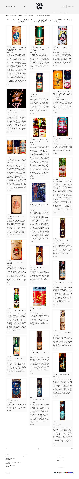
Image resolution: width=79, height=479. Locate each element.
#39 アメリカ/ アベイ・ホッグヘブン (62, 283)
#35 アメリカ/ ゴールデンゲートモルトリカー (39, 353)
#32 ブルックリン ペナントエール (39, 400)
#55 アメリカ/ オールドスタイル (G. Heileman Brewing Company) (16, 49)
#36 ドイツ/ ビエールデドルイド (62, 332)
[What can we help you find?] (14, 6)
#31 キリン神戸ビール (13, 401)
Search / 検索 (8, 459)
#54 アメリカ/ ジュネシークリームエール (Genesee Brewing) (39, 49)
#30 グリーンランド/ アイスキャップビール (62, 423)
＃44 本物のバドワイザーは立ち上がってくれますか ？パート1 (39, 206)
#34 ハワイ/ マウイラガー (15, 358)
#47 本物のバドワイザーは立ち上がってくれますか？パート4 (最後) (39, 141)
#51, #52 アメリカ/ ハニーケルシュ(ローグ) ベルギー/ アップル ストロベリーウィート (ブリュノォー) (62, 94)
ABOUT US (7, 456)
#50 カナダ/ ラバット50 (38, 94)
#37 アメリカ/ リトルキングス (16, 310)
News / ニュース (9, 461)
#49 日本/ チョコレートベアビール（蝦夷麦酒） (16, 111)
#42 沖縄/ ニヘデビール (60, 240)
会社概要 (7, 466)
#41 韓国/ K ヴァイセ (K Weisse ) (15, 262)
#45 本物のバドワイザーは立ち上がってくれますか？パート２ (62, 180)
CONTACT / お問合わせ (10, 465)
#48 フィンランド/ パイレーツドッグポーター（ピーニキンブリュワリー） (62, 140)
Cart (72, 6)
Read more (9, 84)
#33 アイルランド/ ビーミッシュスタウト (62, 375)
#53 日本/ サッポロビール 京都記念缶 (62, 48)
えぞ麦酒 (9, 472)
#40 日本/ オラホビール (37, 267)
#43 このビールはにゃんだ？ (16, 217)
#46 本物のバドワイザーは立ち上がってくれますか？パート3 (16, 159)
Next (72, 448)
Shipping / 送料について (11, 458)
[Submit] (24, 6)
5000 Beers (9, 46)
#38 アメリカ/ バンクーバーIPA (39, 309)
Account (69, 6)
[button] (64, 6)
